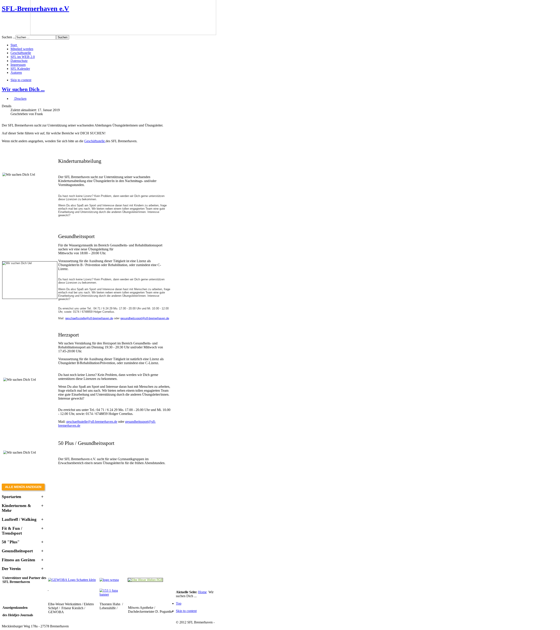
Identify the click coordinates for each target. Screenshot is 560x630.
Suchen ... (9, 37)
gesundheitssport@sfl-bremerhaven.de (144, 318)
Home (202, 592)
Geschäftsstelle (95, 141)
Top (178, 603)
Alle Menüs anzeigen (23, 487)
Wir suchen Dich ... (23, 89)
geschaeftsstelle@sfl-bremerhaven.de (89, 318)
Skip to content (20, 80)
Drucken (20, 98)
